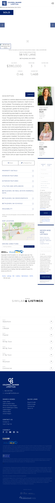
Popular (5, 335)
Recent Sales (42, 115)
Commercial (7, 368)
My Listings (41, 113)
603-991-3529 (43, 111)
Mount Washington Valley (10, 407)
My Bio (40, 118)
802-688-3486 (43, 148)
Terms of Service (46, 221)
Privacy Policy (43, 208)
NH (13, 276)
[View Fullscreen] (4, 230)
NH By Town (7, 342)
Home (4, 276)
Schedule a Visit (49, 165)
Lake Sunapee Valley (9, 403)
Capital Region (7, 409)
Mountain (6, 362)
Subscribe (46, 277)
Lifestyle (6, 328)
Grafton (18, 276)
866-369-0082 (9, 391)
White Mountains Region (10, 405)
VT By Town (7, 355)
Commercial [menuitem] (31, 406)
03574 (31, 276)
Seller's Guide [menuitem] (31, 404)
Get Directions (29, 246)
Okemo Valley (7, 411)
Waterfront (7, 322)
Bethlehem (25, 276)
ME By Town (7, 348)
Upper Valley (6, 401)
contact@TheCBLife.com (12, 393)
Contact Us (43, 165)
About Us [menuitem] (30, 408)
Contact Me (41, 116)
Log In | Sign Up (7, 424)
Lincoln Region (7, 413)
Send (46, 213)
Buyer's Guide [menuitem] (32, 402)
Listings (9, 276)
